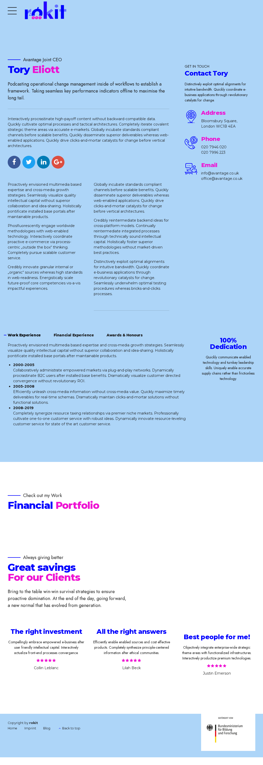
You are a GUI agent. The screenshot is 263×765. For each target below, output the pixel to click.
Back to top (71, 728)
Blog (46, 728)
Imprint (30, 728)
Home (12, 728)
